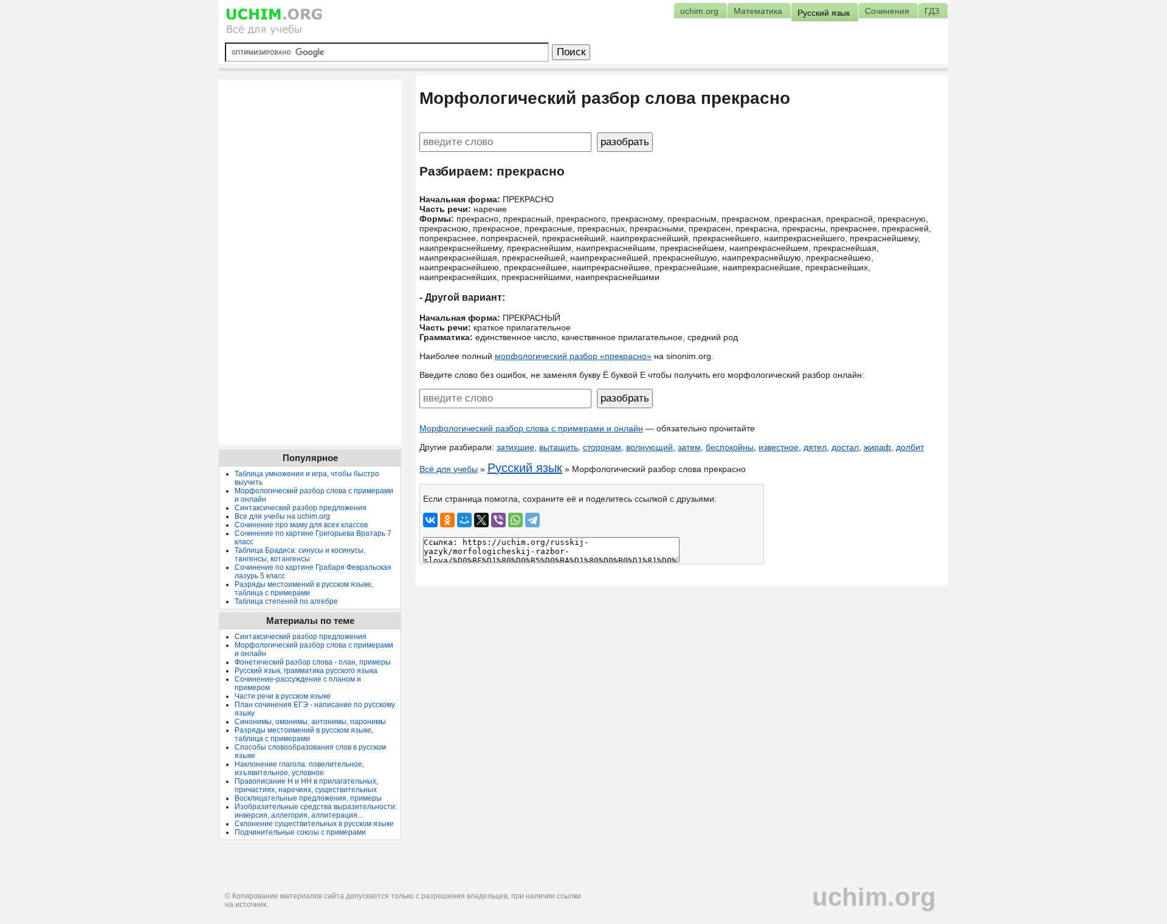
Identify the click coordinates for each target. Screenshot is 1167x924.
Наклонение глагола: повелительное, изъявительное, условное (299, 768)
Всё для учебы (448, 469)
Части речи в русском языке (283, 696)
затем (689, 447)
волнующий (649, 447)
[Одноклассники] (447, 520)
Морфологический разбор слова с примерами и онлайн (531, 428)
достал (845, 447)
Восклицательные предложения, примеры (308, 798)
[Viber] (498, 520)
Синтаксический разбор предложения (301, 508)
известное (779, 447)
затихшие (515, 447)
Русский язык (524, 467)
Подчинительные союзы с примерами (300, 832)
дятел (815, 447)
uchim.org (874, 897)
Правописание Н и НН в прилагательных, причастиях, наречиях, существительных (306, 785)
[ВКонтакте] (430, 520)
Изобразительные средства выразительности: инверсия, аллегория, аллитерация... (316, 811)
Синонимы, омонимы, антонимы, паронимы (310, 721)
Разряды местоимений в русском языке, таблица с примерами (304, 588)
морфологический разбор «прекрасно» (573, 356)
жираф (877, 447)
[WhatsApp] (515, 520)
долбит (910, 447)
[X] (481, 520)
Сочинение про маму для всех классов (301, 525)
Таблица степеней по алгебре (286, 601)
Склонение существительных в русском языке (314, 824)
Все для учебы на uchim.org (282, 516)
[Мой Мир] (464, 520)
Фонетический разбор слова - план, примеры (313, 662)
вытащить (558, 447)
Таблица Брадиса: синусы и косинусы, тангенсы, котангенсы (300, 554)
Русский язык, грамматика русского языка (306, 670)
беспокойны (730, 447)
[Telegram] (532, 520)
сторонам (602, 447)
